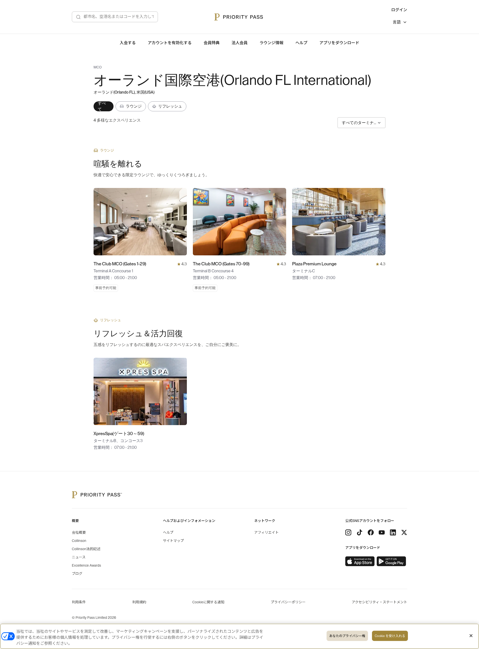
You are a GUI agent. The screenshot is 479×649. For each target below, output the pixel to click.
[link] (360, 561)
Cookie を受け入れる (390, 636)
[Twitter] (404, 532)
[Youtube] (382, 532)
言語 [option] (397, 22)
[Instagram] (348, 532)
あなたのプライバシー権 (347, 636)
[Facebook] (371, 532)
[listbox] (400, 23)
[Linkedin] (393, 532)
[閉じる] (471, 635)
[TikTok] (359, 532)
